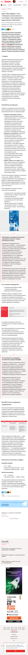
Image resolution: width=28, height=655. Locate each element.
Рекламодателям (14, 636)
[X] (8, 29)
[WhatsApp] (6, 29)
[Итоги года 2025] (15, 1)
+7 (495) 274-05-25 (14, 631)
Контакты (14, 634)
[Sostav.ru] (8, 1)
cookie (18, 645)
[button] (27, 212)
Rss (14, 640)
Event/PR (5, 541)
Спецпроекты (17, 5)
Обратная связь (14, 638)
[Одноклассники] (10, 29)
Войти (3, 516)
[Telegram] (4, 29)
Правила (7, 516)
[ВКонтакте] (2, 29)
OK (15, 651)
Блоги (10, 5)
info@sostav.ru (14, 630)
